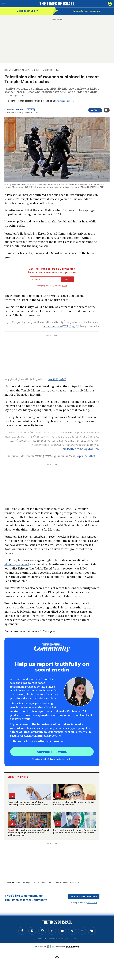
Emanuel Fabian (15, 109)
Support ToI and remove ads (86, 11)
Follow (30, 109)
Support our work (52, 752)
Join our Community (27, 11)
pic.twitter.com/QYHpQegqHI (60, 326)
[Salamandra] (72, 947)
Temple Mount (40, 882)
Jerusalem (74, 882)
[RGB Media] (51, 946)
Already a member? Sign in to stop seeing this (52, 759)
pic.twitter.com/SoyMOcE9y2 (80, 449)
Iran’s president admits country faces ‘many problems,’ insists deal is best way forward (74, 831)
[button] (110, 4)
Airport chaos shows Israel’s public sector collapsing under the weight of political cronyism (29, 832)
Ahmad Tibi (53, 882)
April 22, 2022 (57, 379)
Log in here (92, 902)
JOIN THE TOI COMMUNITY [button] (83, 896)
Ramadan (64, 882)
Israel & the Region (23, 882)
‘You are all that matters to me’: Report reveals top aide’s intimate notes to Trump (28, 803)
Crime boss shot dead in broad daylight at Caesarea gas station (73, 803)
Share (97, 110)
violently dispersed (16, 564)
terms (64, 286)
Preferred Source (65, 101)
